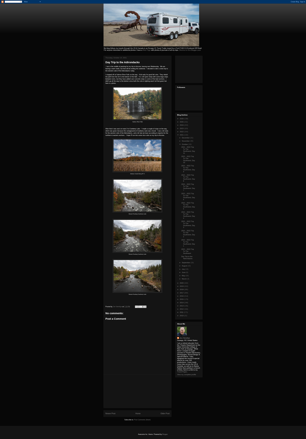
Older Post (165, 413)
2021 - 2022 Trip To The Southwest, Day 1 (188, 243)
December (186, 138)
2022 (182, 132)
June (184, 272)
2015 (182, 299)
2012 (182, 309)
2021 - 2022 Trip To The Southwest (187, 251)
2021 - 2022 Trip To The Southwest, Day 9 (188, 169)
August (185, 266)
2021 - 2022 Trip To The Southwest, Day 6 (188, 196)
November (186, 141)
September (186, 263)
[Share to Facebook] (143, 307)
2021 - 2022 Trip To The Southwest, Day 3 (188, 224)
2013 (182, 306)
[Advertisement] (137, 391)
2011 (182, 312)
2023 (182, 128)
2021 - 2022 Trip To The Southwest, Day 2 (188, 234)
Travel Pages (182, 372)
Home (138, 413)
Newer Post (110, 413)
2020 (182, 283)
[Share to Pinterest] (145, 307)
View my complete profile (186, 374)
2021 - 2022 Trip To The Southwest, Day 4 (188, 215)
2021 (182, 135)
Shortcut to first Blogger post (190, 50)
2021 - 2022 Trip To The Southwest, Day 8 (188, 178)
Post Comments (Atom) (142, 420)
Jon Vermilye (185, 338)
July (183, 269)
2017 (182, 293)
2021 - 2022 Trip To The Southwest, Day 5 (188, 206)
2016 (182, 296)
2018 (182, 289)
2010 (182, 316)
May (184, 276)
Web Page (147, 50)
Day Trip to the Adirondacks (186, 257)
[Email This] (136, 307)
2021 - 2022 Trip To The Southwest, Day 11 (188, 150)
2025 (182, 122)
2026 (182, 119)
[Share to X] (140, 307)
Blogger (164, 434)
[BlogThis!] (138, 307)
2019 (182, 286)
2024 (182, 125)
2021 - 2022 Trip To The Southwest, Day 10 (188, 159)
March (184, 279)
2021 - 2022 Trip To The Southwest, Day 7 (188, 187)
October (185, 144)
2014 (182, 303)
